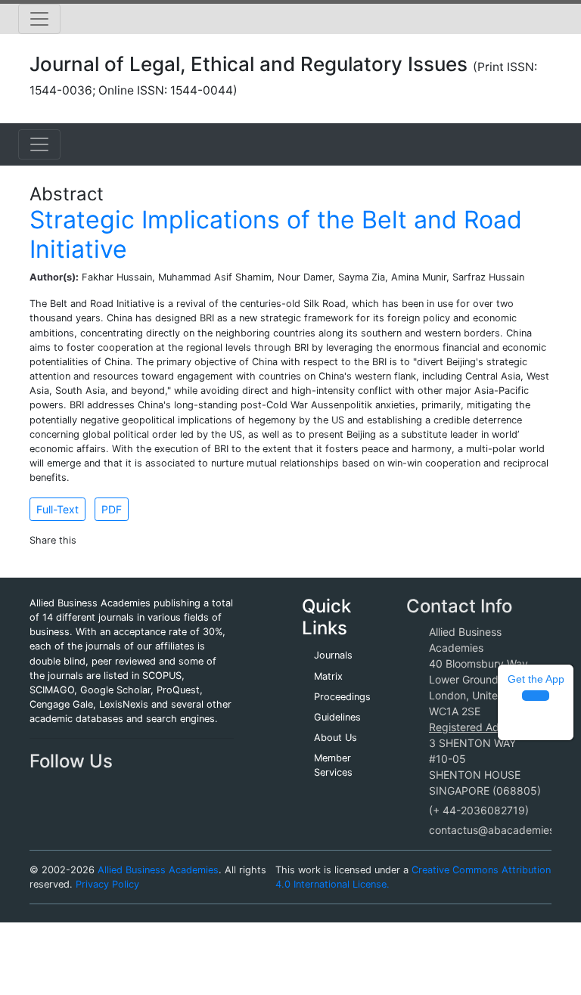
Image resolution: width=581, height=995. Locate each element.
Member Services (333, 765)
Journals (333, 655)
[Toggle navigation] (39, 19)
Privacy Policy (107, 884)
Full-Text (57, 509)
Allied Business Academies (158, 870)
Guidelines (337, 717)
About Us (335, 737)
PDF (111, 509)
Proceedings (342, 696)
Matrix (328, 676)
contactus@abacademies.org (501, 829)
